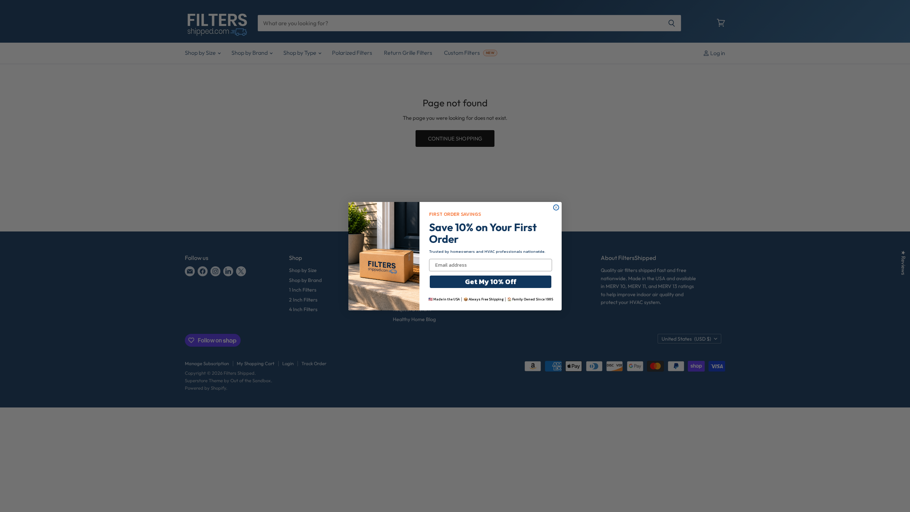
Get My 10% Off (490, 281)
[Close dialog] (556, 207)
